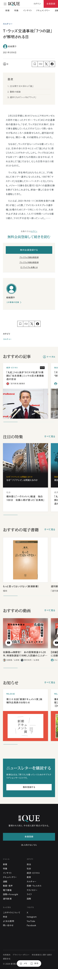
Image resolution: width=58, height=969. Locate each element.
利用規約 (7, 955)
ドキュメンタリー (43, 10)
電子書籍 (7, 890)
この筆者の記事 (12, 302)
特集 (16, 10)
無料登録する (29, 787)
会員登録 (50, 4)
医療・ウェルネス (34, 886)
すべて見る (51, 357)
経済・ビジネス (33, 873)
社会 (29, 869)
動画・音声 (8, 886)
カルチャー (7, 339)
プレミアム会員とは (30, 267)
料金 (5, 917)
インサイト (27, 10)
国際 (29, 899)
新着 (7, 10)
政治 (29, 864)
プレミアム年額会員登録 (29, 262)
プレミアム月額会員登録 (29, 257)
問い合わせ (8, 925)
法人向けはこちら (29, 845)
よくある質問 (8, 921)
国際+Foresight (10, 894)
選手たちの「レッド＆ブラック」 (23, 97)
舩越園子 (12, 46)
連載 (5, 882)
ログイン (34, 231)
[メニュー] (5, 4)
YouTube (31, 921)
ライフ (29, 894)
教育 (29, 877)
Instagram (32, 917)
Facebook (31, 925)
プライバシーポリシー (21, 955)
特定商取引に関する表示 (42, 955)
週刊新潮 (7, 899)
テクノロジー (32, 890)
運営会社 (7, 959)
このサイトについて (11, 913)
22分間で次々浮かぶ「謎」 (22, 86)
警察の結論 (15, 92)
